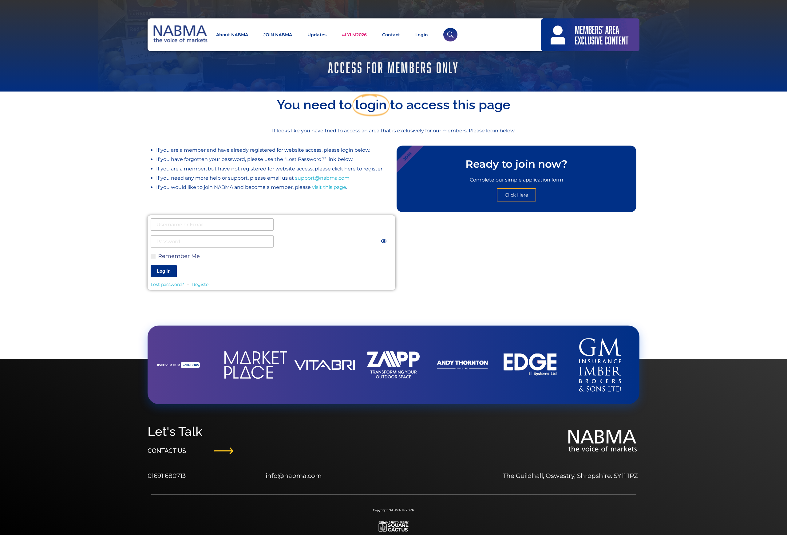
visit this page (328, 187)
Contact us (167, 451)
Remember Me (178, 256)
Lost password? (167, 284)
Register (201, 284)
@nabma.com (300, 475)
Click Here (516, 195)
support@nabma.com (322, 178)
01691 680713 (167, 475)
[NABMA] (180, 34)
